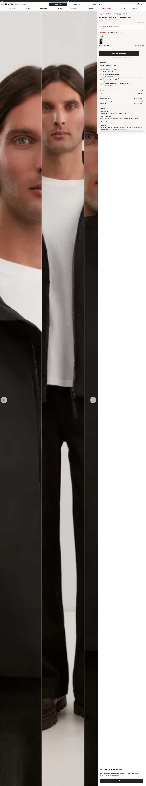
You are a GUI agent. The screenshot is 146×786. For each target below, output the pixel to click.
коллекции (75, 8)
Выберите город (18, 4)
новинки (12, 8)
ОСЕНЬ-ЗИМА (139, 96)
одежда (27, 8)
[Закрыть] (142, 769)
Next (98, 400)
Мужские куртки (127, 13)
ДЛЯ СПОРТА (97, 4)
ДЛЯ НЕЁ (58, 4)
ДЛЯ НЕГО (77, 4)
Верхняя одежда (117, 13)
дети (123, 8)
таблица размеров (139, 45)
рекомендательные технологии (109, 775)
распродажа (107, 8)
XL (109, 48)
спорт (91, 8)
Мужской (140, 93)
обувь (60, 8)
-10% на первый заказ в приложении (73, 1)
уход (135, 8)
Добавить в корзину (119, 53)
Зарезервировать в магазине (120, 58)
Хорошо (122, 781)
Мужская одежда (107, 13)
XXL (113, 48)
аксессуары (44, 8)
